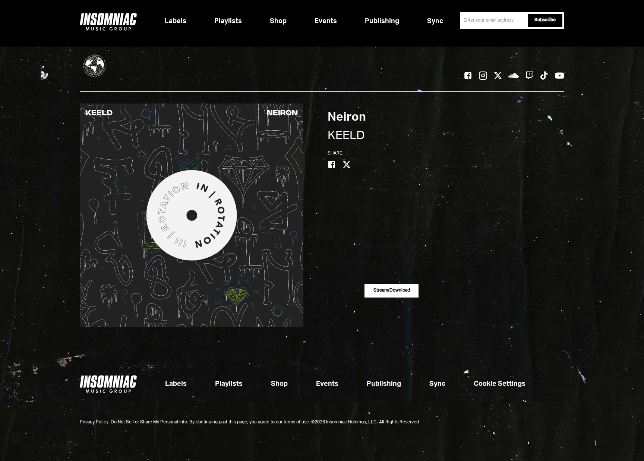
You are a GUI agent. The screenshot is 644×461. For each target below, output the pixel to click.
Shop (278, 21)
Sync (435, 21)
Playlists (228, 21)
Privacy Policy (94, 422)
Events (326, 21)
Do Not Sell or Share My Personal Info (149, 422)
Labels (175, 21)
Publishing (382, 21)
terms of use (296, 422)
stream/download (391, 290)
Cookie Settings (499, 384)
